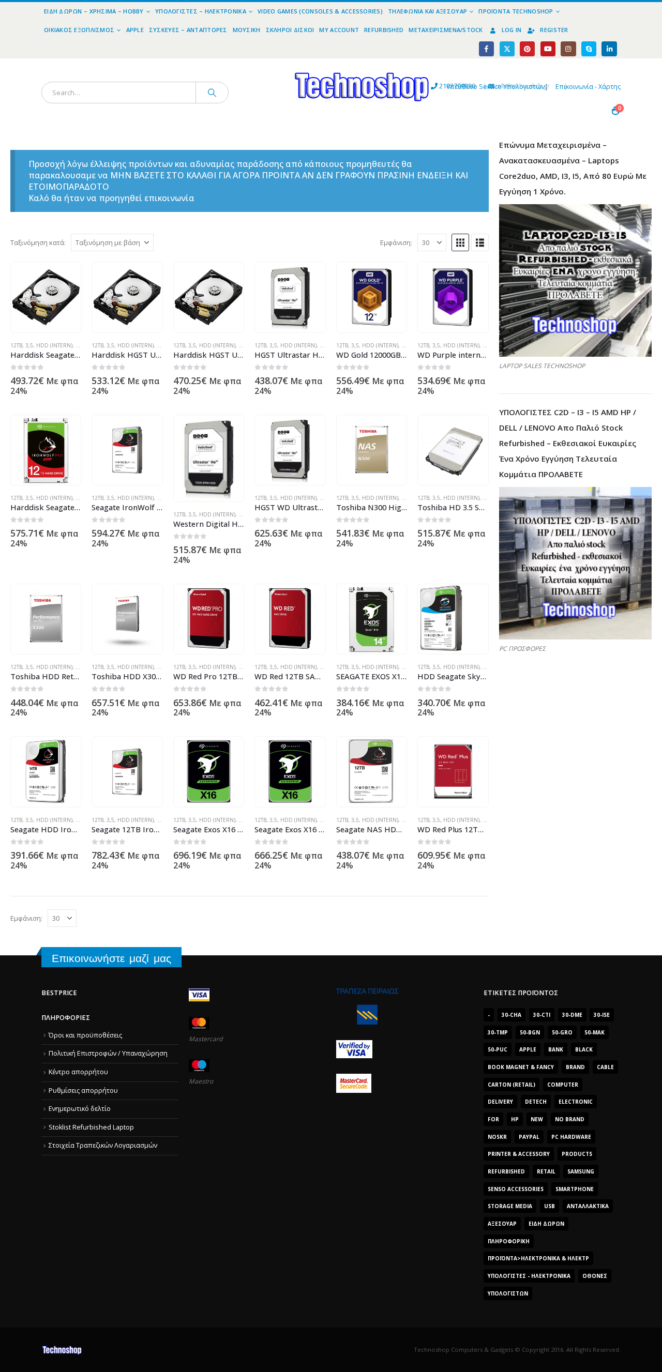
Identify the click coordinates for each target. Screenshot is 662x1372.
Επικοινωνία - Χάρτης (588, 86)
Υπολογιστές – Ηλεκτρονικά (200, 11)
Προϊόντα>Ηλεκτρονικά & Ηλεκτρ (538, 1258)
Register (554, 30)
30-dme (572, 1014)
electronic (576, 1101)
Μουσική (247, 30)
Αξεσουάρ (502, 1223)
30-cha (511, 1014)
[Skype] (588, 48)
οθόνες (594, 1275)
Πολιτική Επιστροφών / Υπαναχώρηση (108, 1053)
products (577, 1153)
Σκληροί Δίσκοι (290, 30)
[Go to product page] (46, 297)
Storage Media (510, 1206)
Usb (549, 1206)
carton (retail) (511, 1084)
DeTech (536, 1101)
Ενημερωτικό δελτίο (80, 1108)
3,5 (29, 345)
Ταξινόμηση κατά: (38, 242)
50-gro (562, 1032)
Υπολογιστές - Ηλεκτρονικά (529, 1275)
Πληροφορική (509, 1241)
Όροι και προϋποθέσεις (85, 1035)
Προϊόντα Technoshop (515, 11)
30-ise (602, 1014)
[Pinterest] (527, 48)
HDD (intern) (54, 345)
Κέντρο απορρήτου (78, 1072)
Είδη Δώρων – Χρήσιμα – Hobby (94, 11)
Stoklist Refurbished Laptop (91, 1127)
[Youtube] (547, 48)
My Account (339, 30)
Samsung (580, 1171)
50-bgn (530, 1032)
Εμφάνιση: (396, 242)
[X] (507, 48)
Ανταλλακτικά (588, 1206)
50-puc (497, 1049)
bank (555, 1049)
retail (546, 1171)
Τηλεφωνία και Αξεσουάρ (427, 11)
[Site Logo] (267, 64)
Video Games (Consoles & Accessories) (320, 11)
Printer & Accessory (519, 1153)
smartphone (574, 1189)
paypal (529, 1136)
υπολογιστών (508, 1293)
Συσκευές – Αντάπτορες (188, 30)
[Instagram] (568, 48)
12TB (16, 345)
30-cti (541, 1014)
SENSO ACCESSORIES (516, 1189)
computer (562, 1084)
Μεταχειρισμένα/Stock (446, 30)
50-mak (594, 1032)
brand (575, 1067)
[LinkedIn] (608, 48)
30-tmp (498, 1032)
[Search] (212, 92)
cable (605, 1067)
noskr (497, 1136)
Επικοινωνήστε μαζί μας (111, 958)
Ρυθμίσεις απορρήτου (83, 1090)
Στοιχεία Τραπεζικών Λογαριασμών (103, 1145)
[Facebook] (486, 48)
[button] (460, 242)
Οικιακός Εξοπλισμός (79, 30)
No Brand (569, 1119)
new (537, 1119)
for (493, 1119)
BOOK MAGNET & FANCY (521, 1067)
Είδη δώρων (546, 1223)
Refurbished (383, 30)
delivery (500, 1101)
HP (515, 1119)
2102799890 (438, 86)
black (584, 1049)
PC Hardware (571, 1136)
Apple (135, 30)
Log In (512, 30)
